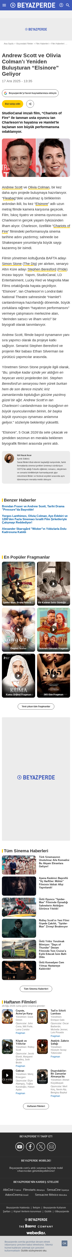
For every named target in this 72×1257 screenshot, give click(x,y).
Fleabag (9, 198)
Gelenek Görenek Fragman (53, 648)
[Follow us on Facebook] (31, 1146)
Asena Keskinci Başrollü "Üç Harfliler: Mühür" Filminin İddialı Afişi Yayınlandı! (53, 883)
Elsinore (42, 204)
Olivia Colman (39, 187)
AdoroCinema (13, 1194)
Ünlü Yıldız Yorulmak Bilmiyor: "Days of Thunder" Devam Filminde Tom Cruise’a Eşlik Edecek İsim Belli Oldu (52, 949)
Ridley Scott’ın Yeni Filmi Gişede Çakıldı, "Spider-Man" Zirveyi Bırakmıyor (54, 923)
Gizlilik (48, 1211)
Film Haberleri (42, 43)
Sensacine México (46, 1194)
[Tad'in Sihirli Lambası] (42, 1016)
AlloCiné (8, 1189)
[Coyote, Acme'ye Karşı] (7, 1016)
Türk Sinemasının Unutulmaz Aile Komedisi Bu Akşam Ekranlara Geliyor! (54, 862)
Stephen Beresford (41, 269)
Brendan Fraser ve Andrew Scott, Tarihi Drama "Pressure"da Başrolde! (33, 508)
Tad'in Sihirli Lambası (58, 1012)
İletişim (36, 1207)
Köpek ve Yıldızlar (21, 1042)
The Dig (30, 264)
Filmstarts (29, 1189)
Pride (62, 269)
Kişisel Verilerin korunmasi (27, 1211)
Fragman (20, 1033)
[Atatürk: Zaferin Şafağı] (42, 1046)
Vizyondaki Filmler (24, 43)
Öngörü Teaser (18, 648)
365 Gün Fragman (53, 694)
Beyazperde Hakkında (18, 1207)
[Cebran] (7, 1076)
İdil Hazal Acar (24, 455)
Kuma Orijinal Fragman (18, 694)
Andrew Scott (12, 187)
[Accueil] (32, 5)
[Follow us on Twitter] (41, 1146)
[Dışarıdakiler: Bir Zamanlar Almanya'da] (42, 1076)
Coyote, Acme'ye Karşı (24, 1012)
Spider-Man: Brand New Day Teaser (19, 602)
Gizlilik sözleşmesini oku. (34, 1250)
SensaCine (54, 1189)
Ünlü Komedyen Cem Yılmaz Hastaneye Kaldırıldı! (51, 965)
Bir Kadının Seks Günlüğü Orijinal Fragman (54, 602)
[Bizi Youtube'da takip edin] (20, 1146)
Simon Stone (12, 264)
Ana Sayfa (8, 43)
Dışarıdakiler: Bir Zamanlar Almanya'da (58, 1073)
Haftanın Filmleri (36, 1106)
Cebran (20, 1070)
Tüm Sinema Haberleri (36, 989)
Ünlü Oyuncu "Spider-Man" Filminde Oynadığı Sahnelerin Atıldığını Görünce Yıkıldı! (53, 904)
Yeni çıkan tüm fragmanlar (36, 706)
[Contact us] (52, 1146)
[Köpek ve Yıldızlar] (7, 1046)
